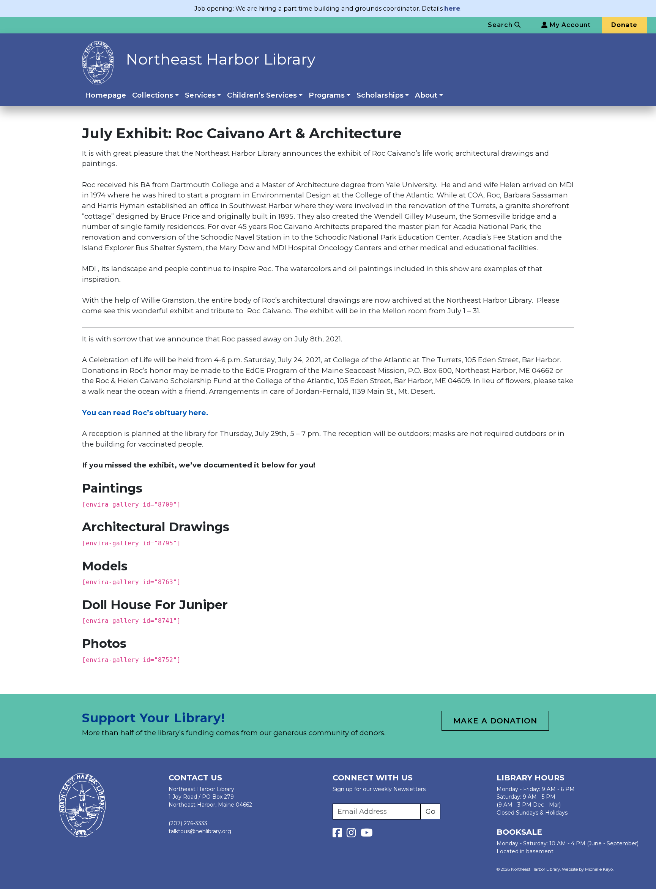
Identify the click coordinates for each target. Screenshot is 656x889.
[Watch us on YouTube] (367, 834)
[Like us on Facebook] (339, 834)
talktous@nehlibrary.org (200, 831)
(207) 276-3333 (188, 823)
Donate (624, 24)
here (452, 8)
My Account (569, 24)
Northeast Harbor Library (220, 59)
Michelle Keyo (599, 869)
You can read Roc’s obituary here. (145, 412)
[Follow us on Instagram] (353, 834)
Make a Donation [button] (495, 720)
